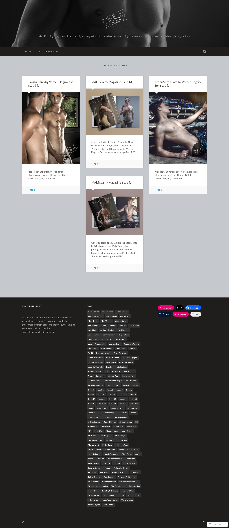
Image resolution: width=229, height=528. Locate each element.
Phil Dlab (100, 458)
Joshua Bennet (121, 417)
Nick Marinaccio (94, 454)
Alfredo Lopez (93, 325)
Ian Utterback (131, 381)
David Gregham (120, 353)
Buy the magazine (49, 51)
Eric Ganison (122, 367)
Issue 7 (120, 390)
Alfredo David (120, 321)
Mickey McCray (122, 445)
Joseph (133, 413)
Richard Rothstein (121, 468)
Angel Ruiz (92, 330)
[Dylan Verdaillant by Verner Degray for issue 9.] (178, 128)
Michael (124, 440)
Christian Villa (107, 348)
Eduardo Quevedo (95, 367)
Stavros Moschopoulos (128, 481)
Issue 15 (102, 399)
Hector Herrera (94, 381)
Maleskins (98, 431)
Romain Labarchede (120, 472)
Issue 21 (112, 403)
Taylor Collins (134, 486)
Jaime (90, 408)
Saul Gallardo (93, 481)
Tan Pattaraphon (118, 486)
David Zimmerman (95, 357)
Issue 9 (91, 394)
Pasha (90, 458)
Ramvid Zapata (94, 468)
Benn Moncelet (109, 335)
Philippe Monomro (114, 458)
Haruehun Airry (128, 376)
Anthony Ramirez (107, 330)
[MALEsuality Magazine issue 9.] (114, 212)
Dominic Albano (112, 357)
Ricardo (107, 468)
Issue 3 (135, 385)
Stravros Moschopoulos (98, 486)
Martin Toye (120, 436)
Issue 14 (91, 399)
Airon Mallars (107, 312)
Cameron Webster (131, 344)
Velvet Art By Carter (110, 500)
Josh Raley (107, 417)
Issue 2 (126, 385)
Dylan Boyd (111, 362)
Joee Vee (91, 413)
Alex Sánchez (106, 321)
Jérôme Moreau (125, 422)
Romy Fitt (135, 472)
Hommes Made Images (113, 381)
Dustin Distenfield (95, 362)
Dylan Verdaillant (126, 362)
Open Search (204, 51)
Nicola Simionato (111, 454)
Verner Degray (94, 504)
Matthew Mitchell (95, 440)
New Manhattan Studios (129, 449)
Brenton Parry (115, 344)
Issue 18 (133, 399)
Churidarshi (120, 348)
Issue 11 (111, 394)
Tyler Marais (93, 500)
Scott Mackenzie (109, 481)
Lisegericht (105, 426)
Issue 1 (117, 385)
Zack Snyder (108, 504)
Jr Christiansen (94, 422)
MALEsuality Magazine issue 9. (111, 182)
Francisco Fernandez (96, 376)
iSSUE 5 (101, 390)
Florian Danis (129, 371)
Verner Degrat (127, 500)
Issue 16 (112, 399)
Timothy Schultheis (110, 491)
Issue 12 (121, 394)
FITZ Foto (116, 371)
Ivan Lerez (134, 403)
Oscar (137, 454)
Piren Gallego (93, 463)
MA (89, 431)
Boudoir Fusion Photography (113, 339)
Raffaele (116, 463)
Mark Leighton (106, 436)
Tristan (121, 495)
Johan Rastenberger (107, 413)
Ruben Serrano (94, 477)
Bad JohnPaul (93, 335)
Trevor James (108, 495)
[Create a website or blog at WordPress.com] (23, 522)
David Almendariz (103, 353)
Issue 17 (123, 399)
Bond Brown (93, 339)
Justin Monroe (110, 422)
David (90, 353)
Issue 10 (101, 394)
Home (28, 51)
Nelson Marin (110, 449)
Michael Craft (93, 445)
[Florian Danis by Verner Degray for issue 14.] (51, 128)
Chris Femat (93, 348)
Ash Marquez (123, 330)
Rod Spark (104, 472)
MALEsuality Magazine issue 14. (112, 82)
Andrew (123, 325)
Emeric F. (109, 367)
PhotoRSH (130, 458)
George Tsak (113, 376)
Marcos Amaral (112, 431)
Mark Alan (92, 436)
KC (136, 422)
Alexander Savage (95, 316)
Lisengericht (119, 426)
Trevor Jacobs (94, 495)
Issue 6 (110, 390)
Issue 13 (132, 394)
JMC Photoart (133, 408)
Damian (132, 348)
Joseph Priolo (93, 417)
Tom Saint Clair (128, 491)
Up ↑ (205, 521)
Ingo (108, 385)
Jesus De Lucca (117, 408)
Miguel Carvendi (94, 449)
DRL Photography (130, 357)
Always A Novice (109, 325)
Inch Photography (95, 385)
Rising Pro (92, 472)
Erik (107, 371)
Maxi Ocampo (111, 440)
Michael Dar (107, 445)
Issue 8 (129, 390)
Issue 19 (91, 403)
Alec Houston (121, 312)
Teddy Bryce (93, 491)
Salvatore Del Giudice (126, 477)
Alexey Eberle (111, 316)
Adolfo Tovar (93, 312)
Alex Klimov (93, 321)
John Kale (123, 413)
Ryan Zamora (109, 477)
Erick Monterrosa (95, 371)
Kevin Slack (92, 426)
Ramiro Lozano (129, 463)
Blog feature (124, 335)
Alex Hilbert (125, 316)
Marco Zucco (127, 431)
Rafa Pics (106, 463)
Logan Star (131, 426)
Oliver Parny (127, 454)
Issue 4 (91, 390)
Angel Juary (134, 325)
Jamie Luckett (101, 408)
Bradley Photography (96, 344)
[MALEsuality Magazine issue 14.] (114, 112)
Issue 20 (102, 403)
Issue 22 (123, 403)
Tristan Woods (133, 495)
